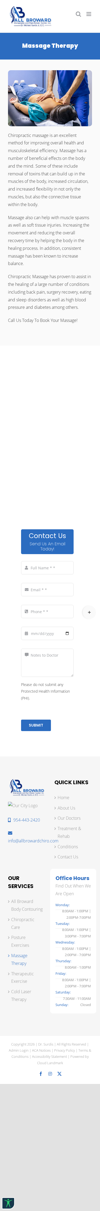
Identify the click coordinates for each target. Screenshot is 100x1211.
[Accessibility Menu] (8, 1203)
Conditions (68, 847)
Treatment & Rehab (69, 832)
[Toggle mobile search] (78, 14)
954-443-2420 (26, 820)
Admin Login (19, 1050)
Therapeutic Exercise (22, 977)
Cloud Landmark (50, 1062)
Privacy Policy (64, 1050)
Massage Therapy (19, 959)
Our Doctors (69, 818)
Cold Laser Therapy (21, 995)
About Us (66, 808)
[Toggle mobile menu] (89, 14)
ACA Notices (41, 1050)
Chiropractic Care (22, 923)
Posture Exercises (20, 941)
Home (63, 797)
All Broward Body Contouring (27, 905)
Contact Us (68, 857)
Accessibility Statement (49, 1056)
